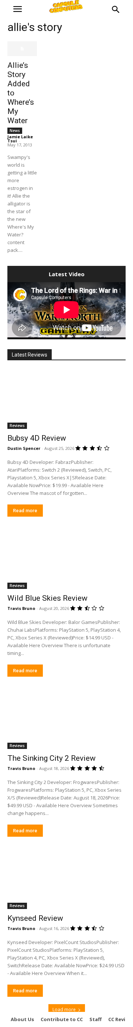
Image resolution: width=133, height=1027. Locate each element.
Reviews (17, 425)
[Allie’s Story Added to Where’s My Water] (22, 48)
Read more (25, 510)
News (15, 130)
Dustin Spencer (23, 448)
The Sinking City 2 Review (51, 758)
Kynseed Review (35, 918)
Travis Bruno (21, 608)
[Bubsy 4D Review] (66, 399)
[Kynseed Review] (66, 879)
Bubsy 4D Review (36, 438)
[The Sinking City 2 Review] (66, 719)
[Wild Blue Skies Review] (66, 559)
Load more (64, 1009)
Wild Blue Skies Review (47, 598)
